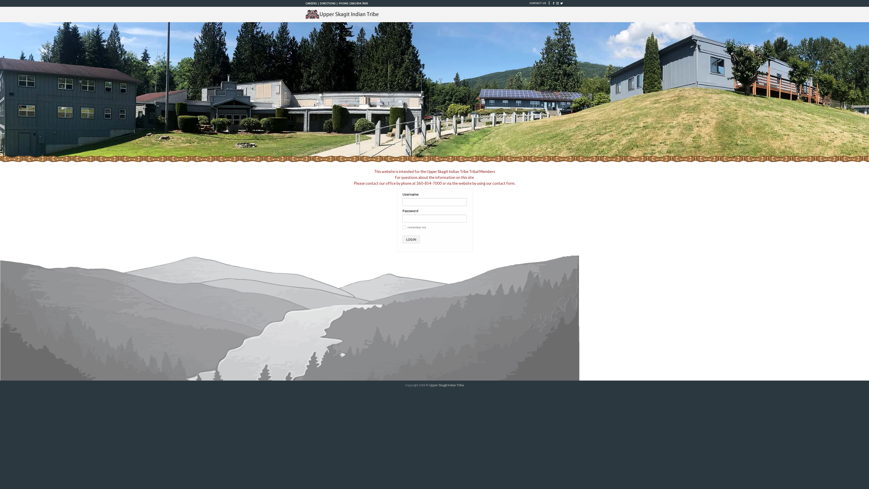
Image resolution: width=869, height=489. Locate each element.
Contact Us (537, 3)
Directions (327, 3)
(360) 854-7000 (359, 3)
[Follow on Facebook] (553, 3)
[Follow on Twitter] (561, 3)
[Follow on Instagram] (557, 3)
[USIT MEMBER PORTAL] (343, 14)
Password (410, 211)
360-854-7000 (429, 183)
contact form (503, 183)
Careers (311, 3)
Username (410, 194)
